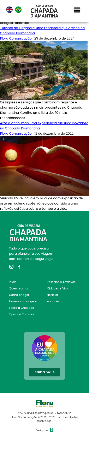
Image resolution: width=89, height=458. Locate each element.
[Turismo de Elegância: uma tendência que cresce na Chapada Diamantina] (44, 43)
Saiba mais (44, 372)
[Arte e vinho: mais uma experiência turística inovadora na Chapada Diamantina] (44, 138)
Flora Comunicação (16, 38)
